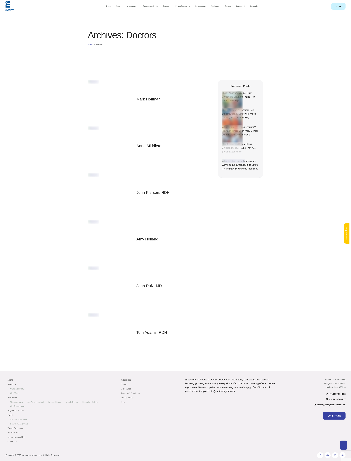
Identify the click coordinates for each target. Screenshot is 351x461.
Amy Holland (147, 239)
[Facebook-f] (320, 455)
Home (90, 44)
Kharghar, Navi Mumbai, (335, 383)
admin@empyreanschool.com (331, 404)
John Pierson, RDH (153, 192)
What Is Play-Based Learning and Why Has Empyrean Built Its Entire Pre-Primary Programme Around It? (240, 165)
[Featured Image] (93, 81)
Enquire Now (346, 233)
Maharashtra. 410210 (336, 387)
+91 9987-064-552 (337, 394)
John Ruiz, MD (149, 286)
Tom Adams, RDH (151, 332)
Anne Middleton (150, 146)
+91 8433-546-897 (337, 399)
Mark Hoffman (148, 99)
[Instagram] (335, 455)
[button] (338, 6)
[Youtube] (328, 455)
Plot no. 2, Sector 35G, (335, 379)
